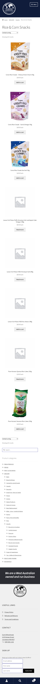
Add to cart (20, 82)
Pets (7, 521)
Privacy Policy (9, 612)
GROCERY (11, 20)
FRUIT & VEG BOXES (9, 470)
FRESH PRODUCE (9, 464)
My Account (6, 681)
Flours (8, 496)
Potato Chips (12, 536)
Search (20, 681)
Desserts (8, 489)
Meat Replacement (11, 508)
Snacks (18, 20)
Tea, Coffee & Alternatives (13, 555)
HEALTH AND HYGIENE (10, 558)
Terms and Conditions (12, 619)
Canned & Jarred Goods (13, 483)
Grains (8, 499)
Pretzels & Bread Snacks (15, 539)
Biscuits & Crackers (14, 527)
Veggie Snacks (12, 549)
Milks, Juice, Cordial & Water (14, 511)
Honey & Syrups (10, 505)
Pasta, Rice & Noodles (12, 518)
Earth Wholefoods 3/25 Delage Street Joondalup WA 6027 (8, 637)
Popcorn (10, 533)
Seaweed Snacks (13, 546)
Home (6, 20)
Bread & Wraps (10, 480)
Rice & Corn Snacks (14, 543)
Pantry (8, 514)
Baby (7, 477)
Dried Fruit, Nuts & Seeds (13, 492)
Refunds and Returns (11, 616)
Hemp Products (10, 502)
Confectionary (12, 530)
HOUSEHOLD (7, 561)
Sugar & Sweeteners (12, 552)
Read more (20, 230)
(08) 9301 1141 (9, 642)
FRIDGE (6, 467)
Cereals (8, 486)
